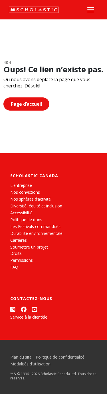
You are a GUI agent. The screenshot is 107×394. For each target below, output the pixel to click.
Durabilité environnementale (36, 233)
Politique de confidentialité (60, 357)
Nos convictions (25, 192)
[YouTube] (34, 309)
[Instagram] (12, 309)
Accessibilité (21, 212)
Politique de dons (26, 219)
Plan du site (21, 357)
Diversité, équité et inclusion (36, 206)
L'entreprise (21, 185)
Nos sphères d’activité (30, 199)
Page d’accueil (26, 104)
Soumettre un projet (29, 247)
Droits (16, 253)
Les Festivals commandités (35, 226)
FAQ (14, 267)
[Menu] (90, 9)
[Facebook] (24, 309)
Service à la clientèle (28, 317)
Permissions (21, 260)
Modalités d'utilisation (30, 364)
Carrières (18, 240)
